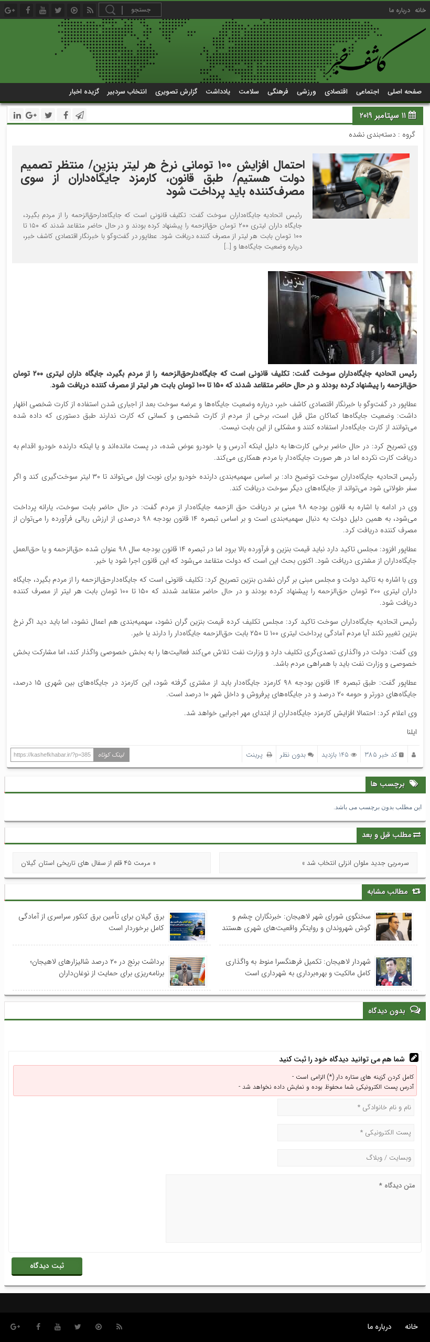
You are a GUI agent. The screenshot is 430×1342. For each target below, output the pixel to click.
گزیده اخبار (84, 91)
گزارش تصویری (176, 91)
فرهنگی (277, 91)
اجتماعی (367, 91)
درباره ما (399, 10)
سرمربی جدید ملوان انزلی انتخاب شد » (355, 863)
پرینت (256, 754)
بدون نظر (293, 754)
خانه (420, 10)
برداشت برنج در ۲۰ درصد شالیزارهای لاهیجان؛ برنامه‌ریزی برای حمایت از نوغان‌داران (97, 967)
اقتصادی (336, 91)
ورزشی (306, 91)
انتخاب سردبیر (127, 91)
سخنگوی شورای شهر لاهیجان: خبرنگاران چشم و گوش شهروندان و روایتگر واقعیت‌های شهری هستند (296, 922)
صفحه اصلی (405, 91)
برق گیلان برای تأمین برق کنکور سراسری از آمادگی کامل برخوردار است (91, 922)
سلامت (249, 91)
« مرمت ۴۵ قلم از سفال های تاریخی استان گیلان (88, 863)
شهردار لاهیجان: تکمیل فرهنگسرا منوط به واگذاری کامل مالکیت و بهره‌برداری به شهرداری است (298, 967)
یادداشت (218, 91)
